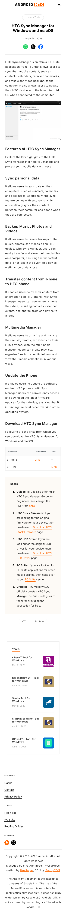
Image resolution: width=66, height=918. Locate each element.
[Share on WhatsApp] (25, 48)
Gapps (8, 783)
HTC (23, 621)
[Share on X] (33, 48)
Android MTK (29, 4)
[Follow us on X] (13, 844)
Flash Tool (10, 812)
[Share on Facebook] (40, 48)
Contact (9, 789)
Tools (37, 17)
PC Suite (30, 579)
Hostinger (26, 870)
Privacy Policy (13, 796)
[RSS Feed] (6, 844)
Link (37, 459)
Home (29, 17)
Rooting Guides (14, 826)
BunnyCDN (52, 870)
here (32, 505)
